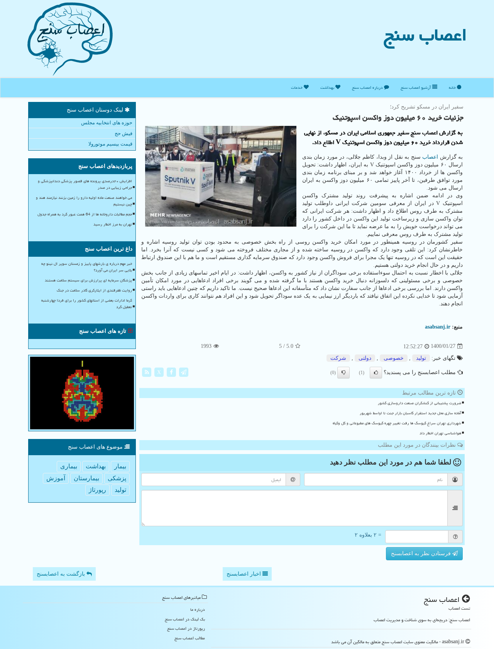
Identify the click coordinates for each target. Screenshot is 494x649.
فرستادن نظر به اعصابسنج (421, 553)
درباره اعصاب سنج (368, 87)
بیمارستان (86, 478)
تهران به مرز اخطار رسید (112, 224)
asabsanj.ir (437, 327)
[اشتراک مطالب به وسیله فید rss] (146, 371)
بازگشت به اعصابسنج (61, 574)
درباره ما (197, 609)
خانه (453, 87)
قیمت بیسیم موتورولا (110, 144)
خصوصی (394, 358)
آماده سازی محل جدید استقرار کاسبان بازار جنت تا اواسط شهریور (410, 413)
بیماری (68, 466)
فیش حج (123, 133)
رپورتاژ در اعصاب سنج (186, 628)
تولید (421, 358)
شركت (338, 358)
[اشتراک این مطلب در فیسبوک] (171, 371)
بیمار (120, 466)
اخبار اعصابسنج (244, 574)
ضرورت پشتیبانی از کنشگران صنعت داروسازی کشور (419, 403)
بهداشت (327, 87)
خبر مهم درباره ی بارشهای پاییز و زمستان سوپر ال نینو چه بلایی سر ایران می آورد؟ (86, 267)
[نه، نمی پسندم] (343, 372)
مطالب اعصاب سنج (189, 638)
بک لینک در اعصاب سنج (185, 619)
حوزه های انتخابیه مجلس (106, 122)
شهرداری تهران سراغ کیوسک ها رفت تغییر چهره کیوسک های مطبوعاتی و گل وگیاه (397, 423)
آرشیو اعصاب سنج (416, 87)
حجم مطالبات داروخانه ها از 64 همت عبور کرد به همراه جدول (84, 214)
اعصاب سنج (425, 34)
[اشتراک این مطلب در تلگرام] (183, 371)
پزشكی (117, 478)
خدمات (297, 87)
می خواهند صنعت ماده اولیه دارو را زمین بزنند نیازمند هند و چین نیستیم (84, 201)
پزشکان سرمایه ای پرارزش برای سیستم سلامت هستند (88, 280)
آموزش (55, 478)
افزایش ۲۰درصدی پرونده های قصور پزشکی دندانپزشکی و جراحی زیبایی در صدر (85, 184)
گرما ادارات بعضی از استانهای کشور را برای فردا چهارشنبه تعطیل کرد (86, 304)
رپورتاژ (97, 489)
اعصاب (430, 157)
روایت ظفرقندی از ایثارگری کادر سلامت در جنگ (94, 290)
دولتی (365, 358)
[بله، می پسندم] (376, 372)
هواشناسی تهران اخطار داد (440, 433)
